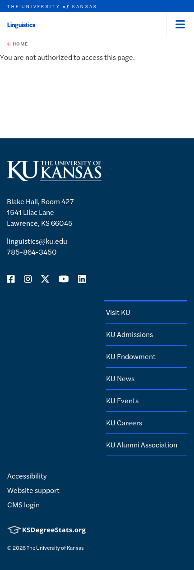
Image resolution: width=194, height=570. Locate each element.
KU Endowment (131, 356)
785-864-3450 (32, 251)
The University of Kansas (55, 547)
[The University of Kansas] (54, 177)
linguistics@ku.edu (37, 241)
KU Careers (124, 422)
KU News (120, 378)
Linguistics (21, 24)
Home (19, 44)
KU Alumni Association (141, 444)
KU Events (122, 400)
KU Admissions (129, 334)
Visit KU (118, 312)
